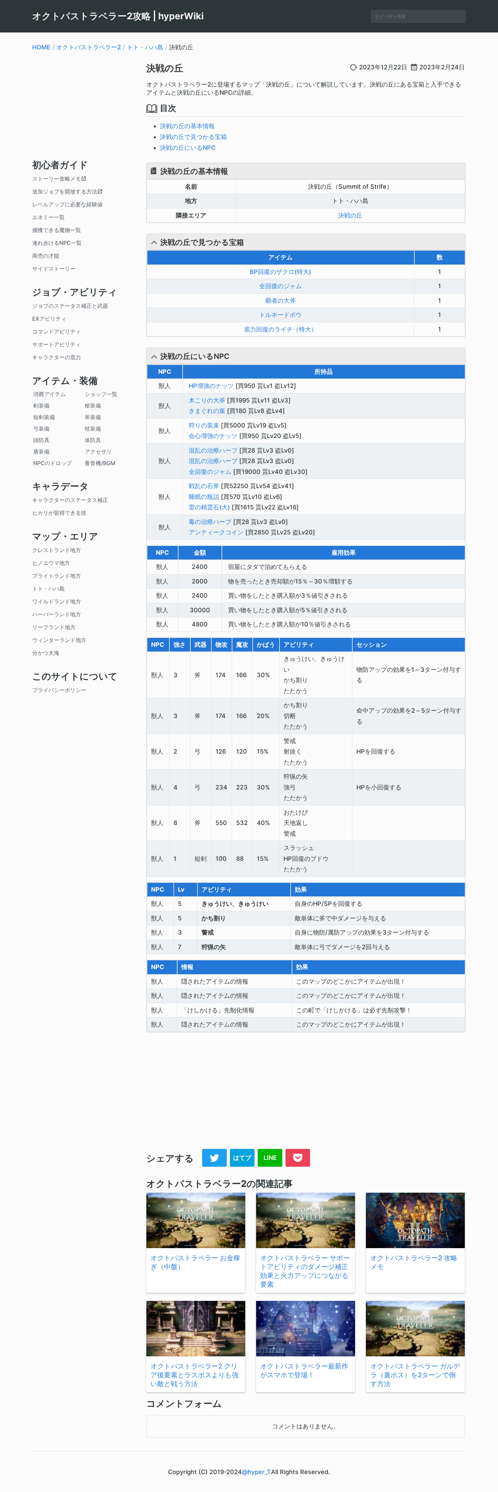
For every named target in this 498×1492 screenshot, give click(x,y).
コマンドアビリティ (56, 331)
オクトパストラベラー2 (88, 47)
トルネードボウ (280, 314)
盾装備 (41, 451)
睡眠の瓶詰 (204, 496)
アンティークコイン (216, 532)
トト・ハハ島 (145, 47)
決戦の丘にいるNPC (187, 147)
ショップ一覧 (101, 394)
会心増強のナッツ (213, 435)
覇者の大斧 (280, 300)
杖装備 (93, 428)
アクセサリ (98, 451)
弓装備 (41, 428)
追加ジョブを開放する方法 (64, 191)
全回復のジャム (280, 286)
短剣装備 (44, 417)
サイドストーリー (54, 268)
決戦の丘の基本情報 (187, 126)
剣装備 (41, 405)
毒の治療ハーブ (210, 521)
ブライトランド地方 (56, 575)
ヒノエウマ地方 (51, 562)
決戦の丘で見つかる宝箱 (193, 136)
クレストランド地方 (56, 550)
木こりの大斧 (207, 400)
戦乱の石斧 (204, 485)
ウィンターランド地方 (59, 640)
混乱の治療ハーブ (213, 450)
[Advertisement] (84, 104)
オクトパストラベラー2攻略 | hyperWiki (118, 16)
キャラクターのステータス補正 (70, 500)
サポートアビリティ (56, 344)
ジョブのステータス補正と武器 (70, 305)
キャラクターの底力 (56, 357)
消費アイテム (49, 394)
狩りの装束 (204, 425)
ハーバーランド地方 (56, 614)
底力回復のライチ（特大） (280, 329)
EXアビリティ (49, 318)
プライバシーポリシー (59, 690)
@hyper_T (256, 1471)
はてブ (242, 1157)
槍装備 (93, 405)
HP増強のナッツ (211, 385)
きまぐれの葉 (207, 410)
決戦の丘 (164, 68)
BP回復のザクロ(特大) (280, 271)
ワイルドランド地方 (56, 601)
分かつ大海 (45, 652)
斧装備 (93, 417)
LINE (270, 1157)
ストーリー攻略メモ (56, 178)
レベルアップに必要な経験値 (67, 204)
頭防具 (41, 440)
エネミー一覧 (48, 217)
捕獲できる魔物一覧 (56, 230)
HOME (41, 47)
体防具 (93, 440)
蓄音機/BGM (100, 463)
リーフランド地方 (54, 627)
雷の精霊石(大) (209, 507)
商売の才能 (45, 255)
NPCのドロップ (52, 463)
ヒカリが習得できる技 (59, 512)
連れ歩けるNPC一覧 (57, 242)
